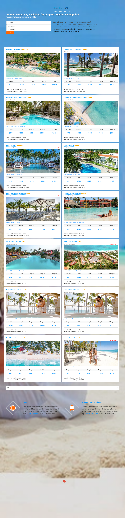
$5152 (54, 85)
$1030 (79, 133)
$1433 (43, 373)
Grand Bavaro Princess (13, 338)
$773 (68, 133)
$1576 (32, 181)
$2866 (54, 373)
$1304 (100, 277)
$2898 (112, 373)
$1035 (89, 373)
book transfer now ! (92, 414)
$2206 (43, 181)
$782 (79, 181)
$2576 (44, 85)
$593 (11, 133)
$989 (31, 133)
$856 (20, 229)
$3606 (112, 133)
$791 (21, 133)
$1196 (79, 85)
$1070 (31, 229)
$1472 (22, 85)
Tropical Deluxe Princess (72, 193)
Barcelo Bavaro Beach (71, 338)
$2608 (112, 277)
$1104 (11, 85)
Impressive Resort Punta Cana (16, 97)
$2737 (112, 181)
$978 (89, 181)
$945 (10, 181)
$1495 (90, 85)
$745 (79, 277)
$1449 (100, 373)
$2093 (101, 85)
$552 (68, 229)
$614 (10, 373)
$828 (78, 373)
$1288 (90, 133)
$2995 (54, 229)
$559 (68, 277)
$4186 (112, 85)
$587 (68, 181)
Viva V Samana (11, 145)
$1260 (21, 181)
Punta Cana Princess (70, 242)
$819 (20, 373)
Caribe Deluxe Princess (13, 242)
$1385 (42, 133)
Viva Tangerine (69, 145)
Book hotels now (34, 414)
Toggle (4, 4)
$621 (68, 373)
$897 (68, 85)
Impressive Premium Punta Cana (75, 97)
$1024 (31, 373)
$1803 (101, 133)
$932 (89, 277)
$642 (10, 229)
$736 (79, 229)
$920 (89, 229)
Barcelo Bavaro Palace (13, 290)
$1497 (43, 229)
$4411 (54, 181)
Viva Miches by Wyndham (73, 49)
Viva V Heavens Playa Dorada (16, 193)
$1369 (100, 181)
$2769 (54, 133)
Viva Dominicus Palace (14, 49)
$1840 (33, 85)
